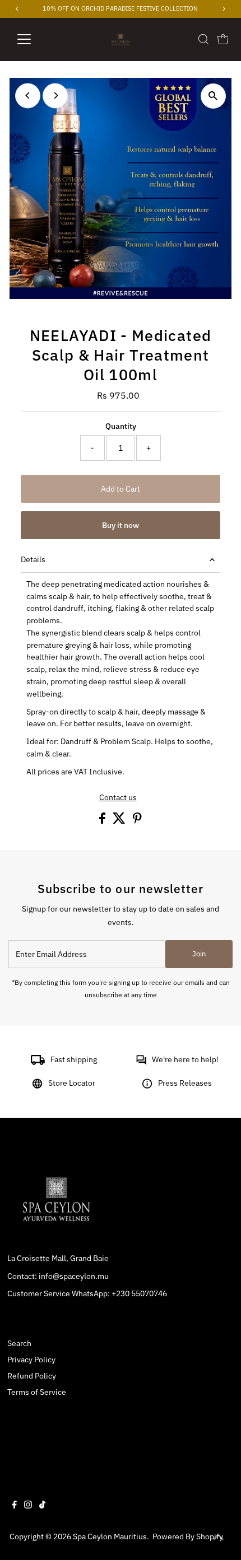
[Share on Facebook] (103, 821)
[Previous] (27, 95)
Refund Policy (31, 1376)
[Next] (55, 95)
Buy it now (120, 525)
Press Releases (185, 1083)
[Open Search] (203, 39)
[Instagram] (28, 1505)
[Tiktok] (42, 1505)
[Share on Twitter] (120, 821)
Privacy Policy (31, 1360)
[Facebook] (15, 1505)
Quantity (120, 426)
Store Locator (71, 1083)
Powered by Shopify (187, 1536)
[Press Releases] (147, 1086)
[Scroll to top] (218, 1537)
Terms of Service (36, 1392)
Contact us (118, 798)
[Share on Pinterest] (137, 821)
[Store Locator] (37, 1086)
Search (19, 1343)
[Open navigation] (36, 39)
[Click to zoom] (213, 96)
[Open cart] (223, 39)
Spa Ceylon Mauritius (110, 1536)
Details (33, 559)
